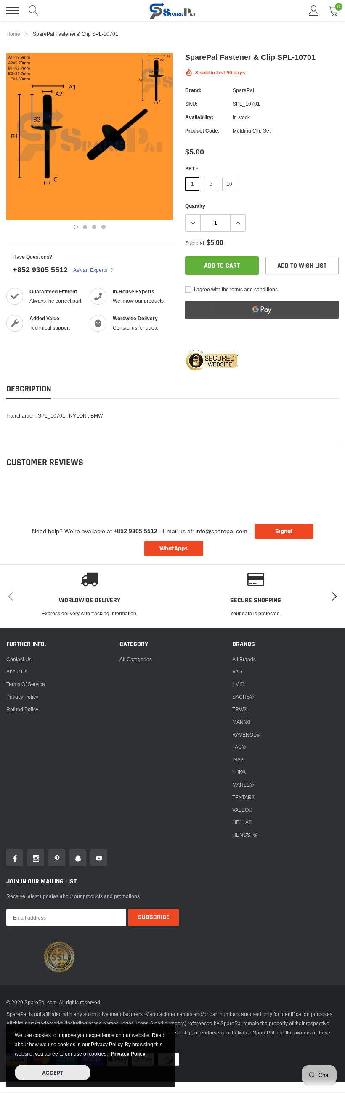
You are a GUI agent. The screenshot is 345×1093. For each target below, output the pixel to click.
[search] (34, 10)
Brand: (193, 90)
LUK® (239, 772)
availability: (199, 117)
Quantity (195, 206)
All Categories (135, 659)
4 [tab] (103, 227)
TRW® (239, 709)
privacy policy (128, 1053)
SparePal (243, 90)
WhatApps (173, 548)
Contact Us (19, 659)
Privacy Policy (22, 697)
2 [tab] (85, 227)
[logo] (172, 10)
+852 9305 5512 (40, 269)
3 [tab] (94, 227)
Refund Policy (22, 709)
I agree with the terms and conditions (235, 289)
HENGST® (244, 835)
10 (229, 184)
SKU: (191, 104)
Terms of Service (25, 684)
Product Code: (202, 131)
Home (13, 34)
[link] (14, 857)
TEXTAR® (243, 797)
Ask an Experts (91, 270)
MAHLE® (243, 785)
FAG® (239, 747)
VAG (237, 671)
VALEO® (242, 810)
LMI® (238, 684)
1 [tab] (76, 227)
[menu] (12, 10)
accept (52, 1073)
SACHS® (243, 697)
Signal (283, 531)
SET (191, 168)
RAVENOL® (246, 734)
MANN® (241, 722)
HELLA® (242, 822)
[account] (314, 10)
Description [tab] (28, 389)
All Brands (244, 659)
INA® (238, 759)
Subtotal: (195, 243)
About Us (16, 671)
